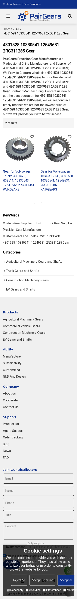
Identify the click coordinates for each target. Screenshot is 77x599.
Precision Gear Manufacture (22, 229)
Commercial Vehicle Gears (21, 326)
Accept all (66, 580)
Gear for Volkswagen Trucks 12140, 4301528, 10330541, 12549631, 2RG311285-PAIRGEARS (57, 180)
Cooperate (10, 400)
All (17, 29)
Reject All (19, 580)
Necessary (17, 590)
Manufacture (12, 356)
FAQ (6, 458)
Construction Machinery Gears (24, 333)
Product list (11, 424)
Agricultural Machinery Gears (23, 319)
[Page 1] (35, 203)
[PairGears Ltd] (40, 16)
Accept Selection (42, 580)
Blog (6, 444)
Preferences (53, 590)
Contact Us (11, 407)
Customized (11, 370)
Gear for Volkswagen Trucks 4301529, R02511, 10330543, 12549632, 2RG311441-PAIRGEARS (19, 180)
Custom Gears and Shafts (20, 236)
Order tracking (13, 437)
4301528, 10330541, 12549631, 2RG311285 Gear (36, 242)
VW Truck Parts (50, 236)
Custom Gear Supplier (18, 223)
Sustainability (12, 363)
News (7, 451)
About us (9, 393)
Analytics (35, 590)
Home (8, 29)
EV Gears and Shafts (17, 339)
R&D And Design (14, 376)
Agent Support (13, 431)
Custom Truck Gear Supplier (53, 223)
